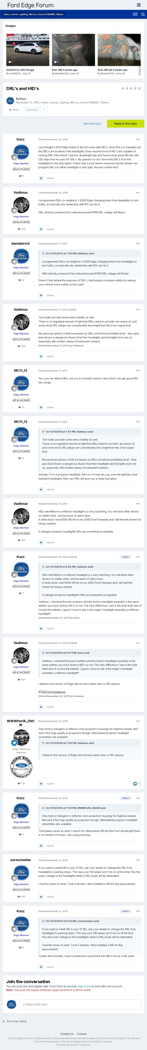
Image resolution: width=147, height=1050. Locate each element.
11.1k (22, 783)
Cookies (82, 1033)
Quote (50, 178)
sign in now (84, 986)
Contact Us (66, 1033)
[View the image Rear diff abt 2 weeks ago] (119, 50)
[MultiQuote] (41, 178)
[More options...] (137, 139)
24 (22, 280)
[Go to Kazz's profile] (10, 101)
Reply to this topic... (37, 1004)
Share (15, 109)
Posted (53, 139)
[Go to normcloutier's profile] (21, 873)
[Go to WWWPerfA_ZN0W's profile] (21, 738)
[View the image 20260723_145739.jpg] (27, 50)
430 (22, 896)
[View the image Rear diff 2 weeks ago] (73, 50)
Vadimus (21, 192)
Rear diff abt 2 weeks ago (112, 69)
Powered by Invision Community (73, 1044)
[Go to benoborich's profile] (21, 256)
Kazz (23, 98)
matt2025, (15, 73)
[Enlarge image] (52, 691)
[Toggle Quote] (43, 253)
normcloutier (20, 860)
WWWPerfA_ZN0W (20, 723)
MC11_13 (20, 370)
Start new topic (92, 123)
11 (22, 175)
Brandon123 (61, 73)
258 (22, 228)
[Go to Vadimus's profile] (21, 205)
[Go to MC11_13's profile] (21, 383)
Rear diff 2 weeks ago (64, 69)
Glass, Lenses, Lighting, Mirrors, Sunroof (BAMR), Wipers (75, 102)
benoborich (21, 243)
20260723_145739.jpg (20, 69)
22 (22, 407)
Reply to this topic (125, 123)
